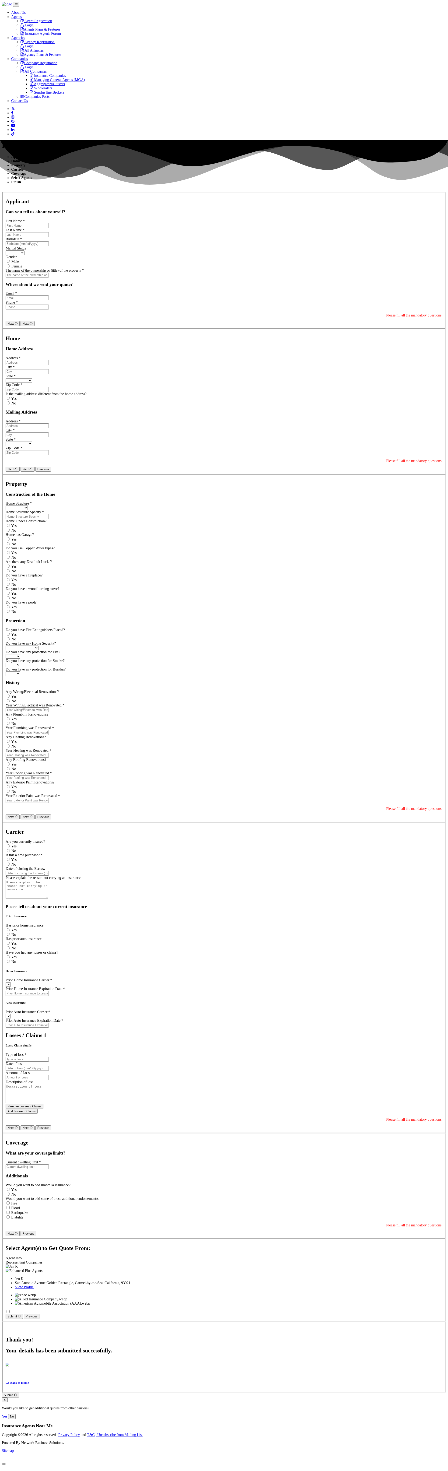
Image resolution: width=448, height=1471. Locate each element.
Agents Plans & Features (42, 29)
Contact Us (19, 101)
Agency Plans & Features (42, 54)
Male (15, 261)
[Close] (4, 1464)
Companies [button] (19, 59)
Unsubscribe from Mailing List (119, 1435)
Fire (14, 1203)
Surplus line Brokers (48, 92)
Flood (15, 1208)
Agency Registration (39, 42)
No (13, 403)
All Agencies (34, 50)
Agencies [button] (18, 38)
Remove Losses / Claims (24, 1106)
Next (11, 323)
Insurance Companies (49, 75)
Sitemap (8, 1451)
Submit (12, 1316)
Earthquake (19, 1213)
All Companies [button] (35, 71)
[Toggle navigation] (16, 4)
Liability (17, 1217)
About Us (18, 12)
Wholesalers (42, 88)
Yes (14, 398)
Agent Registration (38, 21)
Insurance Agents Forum (42, 33)
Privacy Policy (69, 1435)
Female (16, 266)
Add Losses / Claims (21, 1111)
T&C (91, 1435)
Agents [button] (16, 17)
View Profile (24, 1287)
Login (29, 25)
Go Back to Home (17, 1382)
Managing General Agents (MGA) (59, 80)
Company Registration (40, 63)
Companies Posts (36, 96)
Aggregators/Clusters (49, 84)
